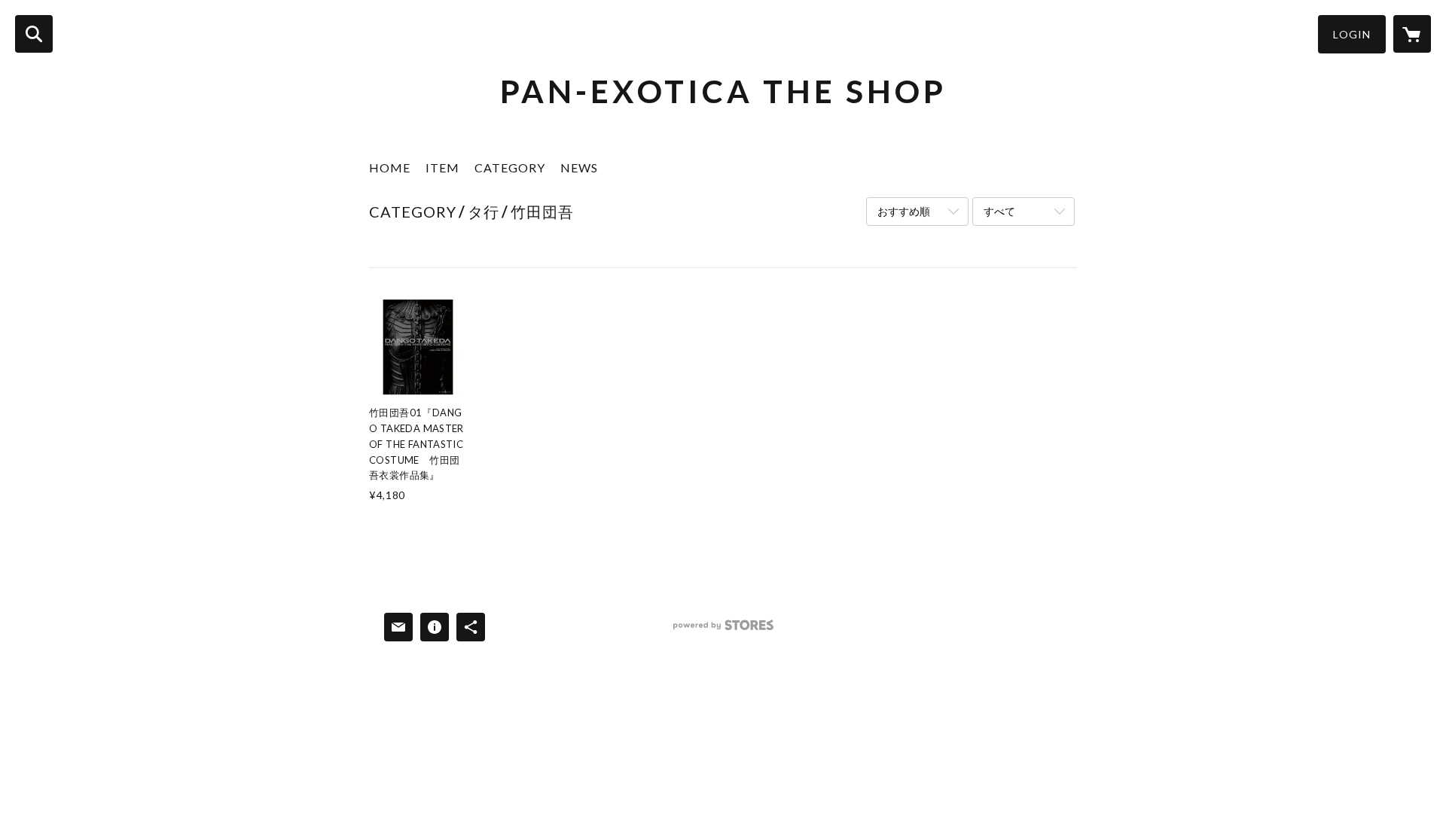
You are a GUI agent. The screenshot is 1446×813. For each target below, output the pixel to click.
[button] (1352, 34)
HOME (389, 167)
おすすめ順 (903, 211)
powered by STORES (723, 630)
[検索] (34, 34)
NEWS (579, 167)
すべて (999, 211)
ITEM (442, 167)
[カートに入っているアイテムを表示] (1412, 34)
